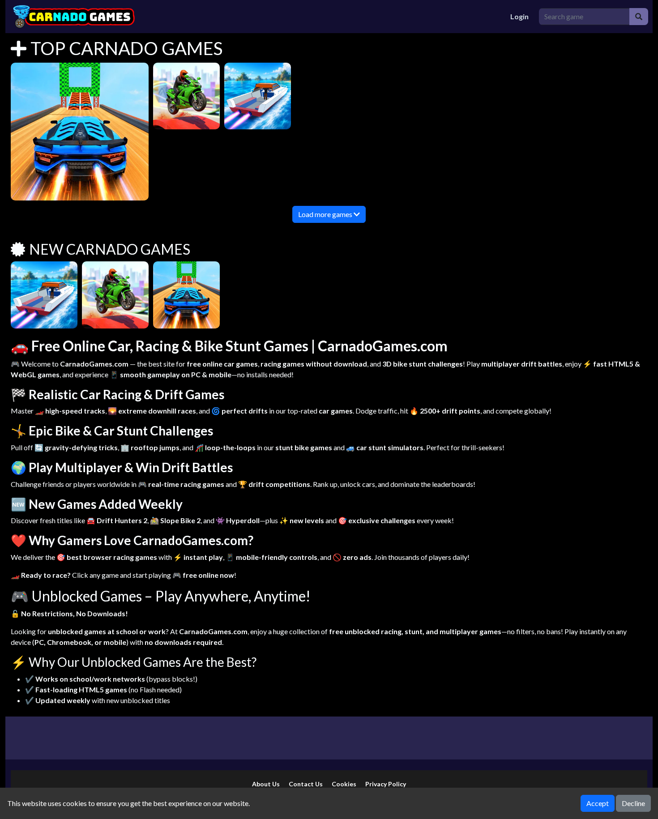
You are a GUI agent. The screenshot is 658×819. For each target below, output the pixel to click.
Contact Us (306, 784)
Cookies (344, 784)
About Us (266, 784)
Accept (597, 803)
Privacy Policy (385, 784)
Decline (633, 803)
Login (519, 16)
